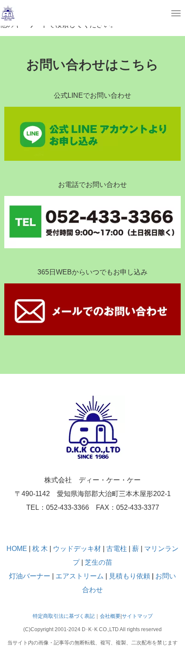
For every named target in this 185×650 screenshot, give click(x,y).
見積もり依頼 (129, 576)
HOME (16, 548)
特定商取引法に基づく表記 (64, 616)
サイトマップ (137, 616)
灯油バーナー (29, 576)
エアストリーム (80, 576)
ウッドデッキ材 (77, 548)
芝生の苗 (98, 562)
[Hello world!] (7, 12)
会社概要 (110, 616)
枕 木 (40, 548)
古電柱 (117, 548)
